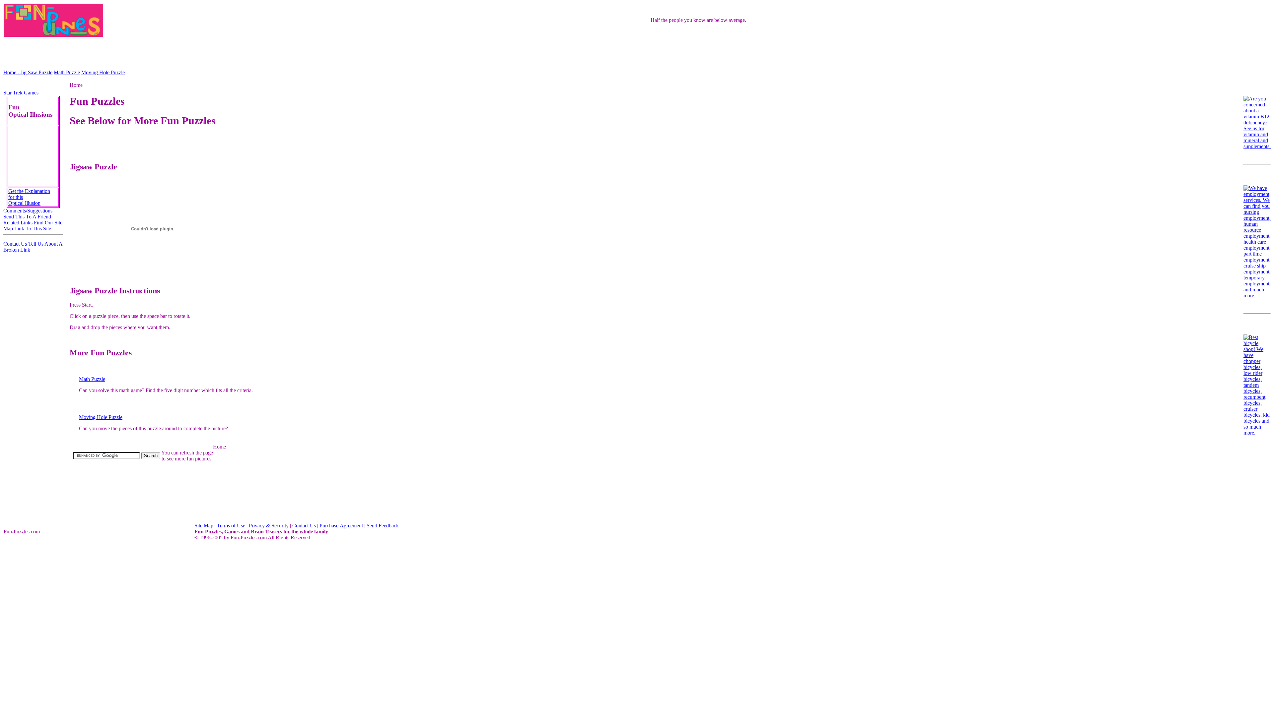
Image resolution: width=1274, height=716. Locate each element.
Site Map (203, 525)
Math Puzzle (67, 72)
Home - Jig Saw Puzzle (27, 72)
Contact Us (15, 244)
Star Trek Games (20, 92)
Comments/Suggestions (27, 210)
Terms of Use (231, 525)
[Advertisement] (637, 53)
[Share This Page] (1225, 116)
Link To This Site (32, 228)
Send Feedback (383, 525)
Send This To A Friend (27, 216)
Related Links (18, 222)
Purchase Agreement (341, 525)
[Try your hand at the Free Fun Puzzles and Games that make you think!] (187, 500)
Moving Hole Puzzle (103, 72)
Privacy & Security (269, 525)
